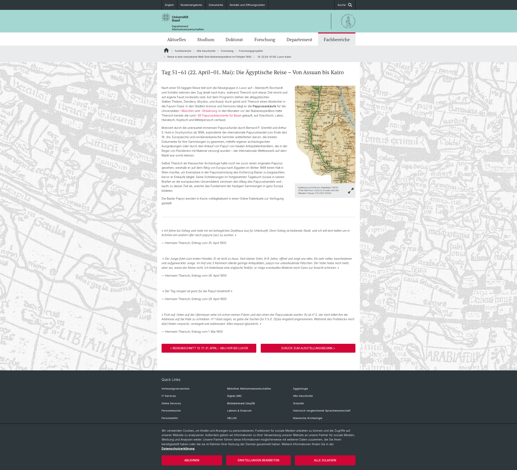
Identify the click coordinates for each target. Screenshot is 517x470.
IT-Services (169, 395)
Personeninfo (170, 418)
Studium (205, 39)
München (188, 111)
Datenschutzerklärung (178, 448)
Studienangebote (191, 4)
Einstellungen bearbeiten (258, 460)
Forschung (264, 39)
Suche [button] (342, 4)
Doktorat (234, 39)
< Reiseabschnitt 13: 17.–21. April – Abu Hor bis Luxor (209, 348)
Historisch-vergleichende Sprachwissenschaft (321, 410)
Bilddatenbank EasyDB (241, 403)
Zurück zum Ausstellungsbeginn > (308, 348)
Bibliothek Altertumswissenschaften (249, 388)
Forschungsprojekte (251, 50)
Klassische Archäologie (307, 418)
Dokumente (216, 4)
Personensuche (171, 410)
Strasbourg (209, 111)
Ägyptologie (300, 388)
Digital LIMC (234, 395)
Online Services (171, 403)
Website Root (166, 50)
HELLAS (232, 418)
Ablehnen (191, 460)
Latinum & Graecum (239, 410)
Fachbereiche (337, 39)
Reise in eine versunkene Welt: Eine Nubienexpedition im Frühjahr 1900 (209, 56)
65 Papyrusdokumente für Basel (219, 115)
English (169, 4)
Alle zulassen (325, 460)
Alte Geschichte (206, 50)
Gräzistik (298, 403)
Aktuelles (176, 39)
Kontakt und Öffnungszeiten (247, 4)
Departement (299, 39)
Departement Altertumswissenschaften (188, 28)
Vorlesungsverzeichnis (175, 388)
